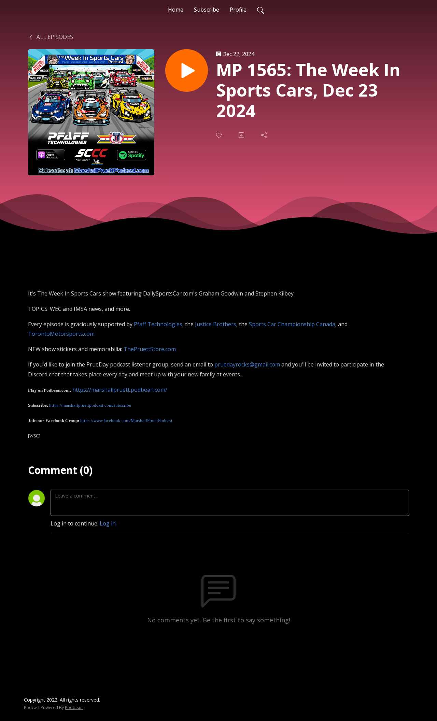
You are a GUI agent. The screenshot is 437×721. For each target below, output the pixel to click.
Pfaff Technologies (158, 324)
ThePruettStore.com (150, 349)
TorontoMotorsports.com (61, 333)
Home (175, 9)
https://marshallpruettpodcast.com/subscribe (90, 405)
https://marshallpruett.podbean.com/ (119, 389)
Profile (238, 9)
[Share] (264, 135)
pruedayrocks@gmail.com (247, 364)
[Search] (260, 9)
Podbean (74, 707)
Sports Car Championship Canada (292, 324)
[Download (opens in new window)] (242, 135)
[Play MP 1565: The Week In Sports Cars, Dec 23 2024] (186, 70)
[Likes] (219, 135)
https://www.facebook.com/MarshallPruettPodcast (126, 420)
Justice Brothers (215, 324)
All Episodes (54, 37)
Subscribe (206, 9)
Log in (108, 523)
